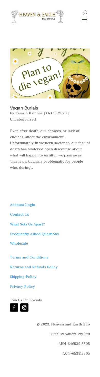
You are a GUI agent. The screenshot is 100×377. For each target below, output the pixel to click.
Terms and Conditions (29, 257)
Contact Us (19, 214)
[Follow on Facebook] (14, 307)
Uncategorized (23, 119)
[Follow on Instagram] (24, 307)
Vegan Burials (24, 108)
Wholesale (19, 243)
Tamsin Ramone (29, 113)
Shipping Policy (23, 276)
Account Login (22, 204)
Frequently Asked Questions (34, 234)
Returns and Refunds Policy (34, 267)
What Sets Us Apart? (27, 224)
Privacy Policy (22, 286)
